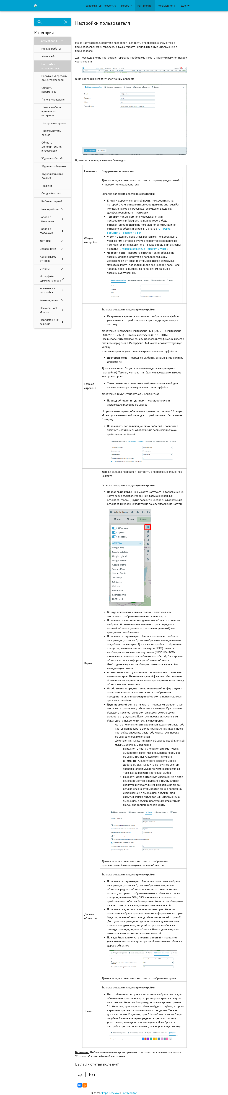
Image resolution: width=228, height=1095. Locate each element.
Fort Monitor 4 (166, 5)
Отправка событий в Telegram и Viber (143, 248)
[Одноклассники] (84, 1085)
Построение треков (54, 123)
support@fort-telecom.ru (101, 5)
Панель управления (53, 99)
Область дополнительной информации (52, 146)
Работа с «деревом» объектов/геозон (54, 78)
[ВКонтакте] (79, 1085)
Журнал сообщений (54, 166)
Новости (126, 5)
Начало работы (51, 48)
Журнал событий (52, 158)
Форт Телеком (110, 1093)
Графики (47, 185)
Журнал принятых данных (52, 176)
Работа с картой (52, 201)
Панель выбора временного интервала (51, 111)
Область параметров (49, 90)
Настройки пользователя (50, 66)
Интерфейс (48, 56)
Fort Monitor (145, 5)
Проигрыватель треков (51, 133)
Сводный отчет (51, 193)
